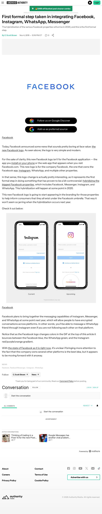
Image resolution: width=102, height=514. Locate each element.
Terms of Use (41, 474)
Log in (89, 387)
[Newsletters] (93, 468)
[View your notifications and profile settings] (97, 405)
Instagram (24, 170)
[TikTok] (99, 468)
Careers (6, 474)
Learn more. (73, 12)
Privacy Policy (9, 480)
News (4, 364)
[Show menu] (2, 2)
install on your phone (23, 163)
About (5, 468)
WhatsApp (39, 368)
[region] (51, 419)
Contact (39, 468)
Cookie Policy (41, 480)
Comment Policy (66, 381)
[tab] (9, 405)
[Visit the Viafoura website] (94, 451)
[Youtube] (80, 468)
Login (96, 2)
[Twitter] (86, 468)
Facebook (7, 137)
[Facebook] (68, 468)
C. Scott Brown (11, 35)
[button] (51, 2)
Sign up (95, 387)
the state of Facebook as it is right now (29, 348)
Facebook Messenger (17, 368)
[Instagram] (74, 468)
